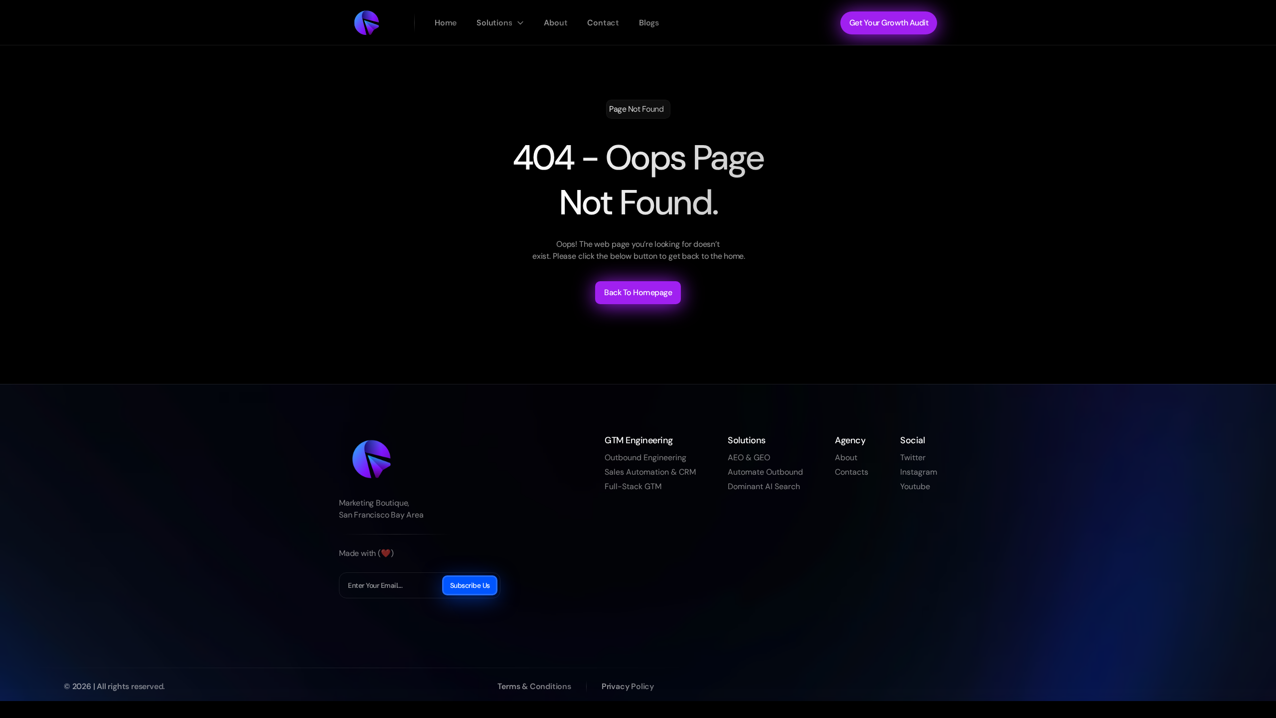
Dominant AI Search (764, 486)
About (846, 457)
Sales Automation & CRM (650, 472)
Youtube (915, 486)
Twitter (913, 457)
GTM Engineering (639, 440)
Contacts (851, 472)
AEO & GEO (749, 457)
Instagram (918, 472)
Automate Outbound (765, 472)
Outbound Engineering (645, 457)
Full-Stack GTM (633, 486)
